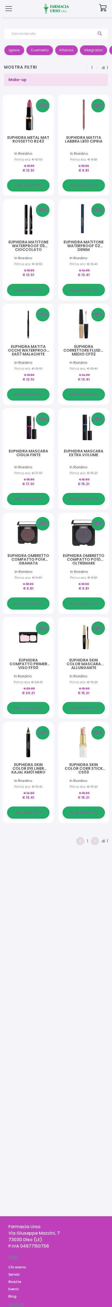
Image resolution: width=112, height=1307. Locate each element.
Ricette (14, 1281)
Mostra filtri (20, 67)
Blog (12, 1296)
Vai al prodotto (28, 185)
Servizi (14, 1274)
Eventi (13, 1289)
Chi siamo (17, 1267)
